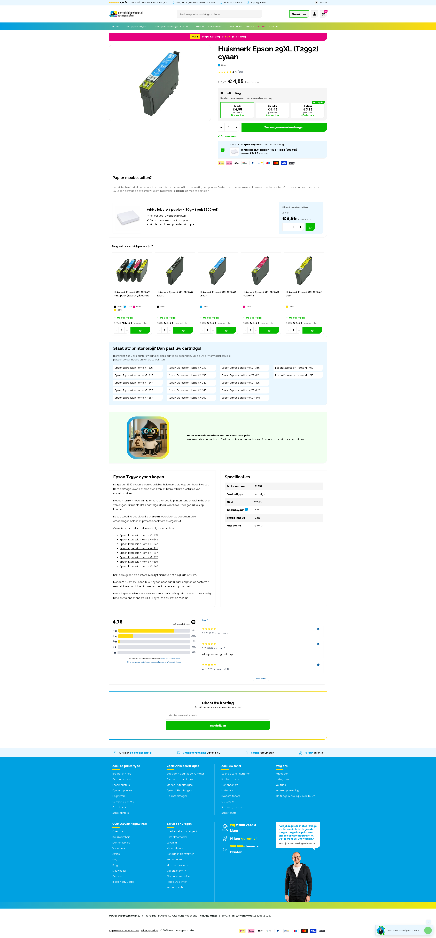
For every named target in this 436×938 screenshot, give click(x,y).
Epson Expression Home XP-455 (294, 375)
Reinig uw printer (177, 882)
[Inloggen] (314, 14)
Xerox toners (228, 813)
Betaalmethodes (177, 837)
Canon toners (229, 785)
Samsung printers (123, 801)
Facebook (282, 773)
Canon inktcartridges (180, 785)
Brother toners (230, 779)
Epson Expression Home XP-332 (187, 367)
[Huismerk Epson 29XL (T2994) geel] (304, 270)
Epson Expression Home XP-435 (241, 382)
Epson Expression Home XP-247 (134, 382)
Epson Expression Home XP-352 (187, 397)
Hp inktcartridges (177, 796)
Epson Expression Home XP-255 (134, 390)
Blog (115, 865)
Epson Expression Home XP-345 (187, 390)
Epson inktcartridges (179, 790)
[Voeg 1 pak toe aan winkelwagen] (310, 227)
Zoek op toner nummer (235, 773)
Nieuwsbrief (119, 870)
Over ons (117, 831)
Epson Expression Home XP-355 (241, 367)
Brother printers (121, 773)
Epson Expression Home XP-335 (187, 375)
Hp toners (227, 790)
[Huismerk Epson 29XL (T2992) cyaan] (218, 270)
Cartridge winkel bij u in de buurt (295, 796)
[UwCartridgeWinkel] (126, 14)
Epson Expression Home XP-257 (134, 397)
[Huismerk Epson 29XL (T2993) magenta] (261, 270)
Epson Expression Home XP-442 (241, 390)
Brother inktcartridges (180, 779)
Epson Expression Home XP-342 (187, 382)
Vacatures (118, 848)
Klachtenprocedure (178, 865)
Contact (117, 876)
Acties (116, 854)
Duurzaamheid (121, 837)
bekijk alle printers (185, 575)
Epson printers (121, 785)
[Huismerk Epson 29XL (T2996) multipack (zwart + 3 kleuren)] (132, 270)
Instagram (282, 779)
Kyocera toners (230, 796)
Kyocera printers (122, 790)
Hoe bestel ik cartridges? (182, 831)
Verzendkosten (176, 848)
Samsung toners (231, 807)
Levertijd (172, 842)
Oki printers (119, 807)
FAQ (114, 859)
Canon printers (121, 779)
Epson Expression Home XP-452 (294, 367)
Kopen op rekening (287, 790)
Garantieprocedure (179, 876)
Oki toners (227, 801)
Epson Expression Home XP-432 (241, 375)
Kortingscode (175, 887)
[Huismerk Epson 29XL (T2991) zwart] (175, 270)
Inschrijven (218, 726)
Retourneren (174, 859)
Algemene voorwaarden (124, 930)
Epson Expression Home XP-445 (241, 397)
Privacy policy (149, 930)
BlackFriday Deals (123, 882)
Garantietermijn (176, 870)
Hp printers (119, 796)
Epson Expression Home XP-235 (134, 367)
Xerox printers (120, 813)
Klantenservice (121, 842)
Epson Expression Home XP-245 (134, 375)
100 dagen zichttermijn (180, 854)
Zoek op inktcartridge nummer (185, 773)
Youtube (281, 785)
